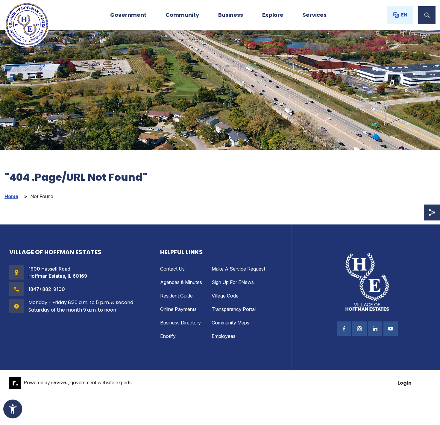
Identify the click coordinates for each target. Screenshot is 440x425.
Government (128, 15)
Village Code (225, 296)
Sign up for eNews (233, 282)
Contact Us (172, 269)
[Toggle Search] (427, 15)
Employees (224, 336)
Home (11, 196)
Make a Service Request (238, 269)
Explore (272, 15)
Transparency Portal (234, 309)
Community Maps (230, 323)
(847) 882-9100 (46, 289)
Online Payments (178, 309)
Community (182, 15)
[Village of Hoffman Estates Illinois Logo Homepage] (26, 24)
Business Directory (180, 323)
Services (315, 15)
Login (404, 383)
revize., (60, 382)
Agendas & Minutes (181, 282)
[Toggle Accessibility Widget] (12, 409)
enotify (168, 336)
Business (230, 15)
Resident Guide (176, 296)
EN (404, 14)
